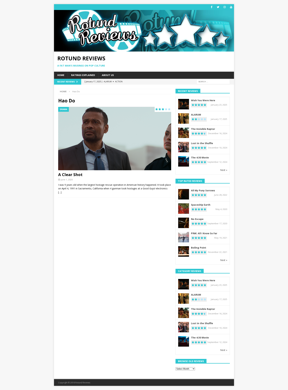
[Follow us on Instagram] (225, 7)
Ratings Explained (83, 75)
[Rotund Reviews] (144, 49)
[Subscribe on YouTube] (231, 7)
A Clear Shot (70, 174)
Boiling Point (198, 247)
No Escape (197, 219)
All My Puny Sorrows (203, 190)
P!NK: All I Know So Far (204, 233)
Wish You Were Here (203, 100)
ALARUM (196, 114)
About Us (108, 75)
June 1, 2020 (67, 179)
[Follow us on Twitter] (218, 7)
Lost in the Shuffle (202, 143)
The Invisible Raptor (203, 128)
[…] (60, 192)
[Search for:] (213, 81)
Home (60, 75)
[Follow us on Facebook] (211, 7)
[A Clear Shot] (114, 138)
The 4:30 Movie (200, 157)
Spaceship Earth (200, 204)
